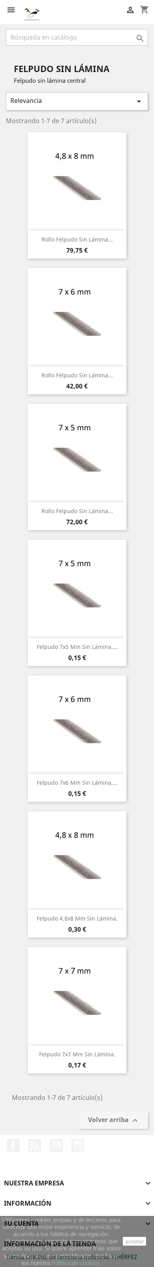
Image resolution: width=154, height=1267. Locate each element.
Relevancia (77, 101)
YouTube (56, 1145)
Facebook (13, 1145)
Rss (34, 1145)
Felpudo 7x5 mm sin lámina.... (77, 647)
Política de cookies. (76, 1262)
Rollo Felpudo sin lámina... (77, 239)
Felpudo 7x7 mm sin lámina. (77, 1054)
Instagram (77, 1145)
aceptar (134, 1241)
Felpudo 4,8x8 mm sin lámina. (77, 918)
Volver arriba (114, 1121)
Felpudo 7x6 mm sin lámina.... (77, 782)
